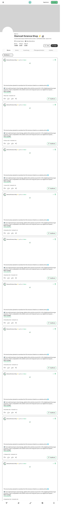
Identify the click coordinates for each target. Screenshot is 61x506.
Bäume (8, 50)
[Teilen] (16, 98)
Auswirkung (26, 50)
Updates (51, 50)
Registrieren (46, 2)
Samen (17, 50)
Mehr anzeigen (7, 91)
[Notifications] (54, 503)
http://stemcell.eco (31, 41)
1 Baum (24, 60)
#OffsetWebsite (7, 93)
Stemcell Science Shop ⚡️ (12, 60)
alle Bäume (7, 55)
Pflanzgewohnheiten (39, 50)
